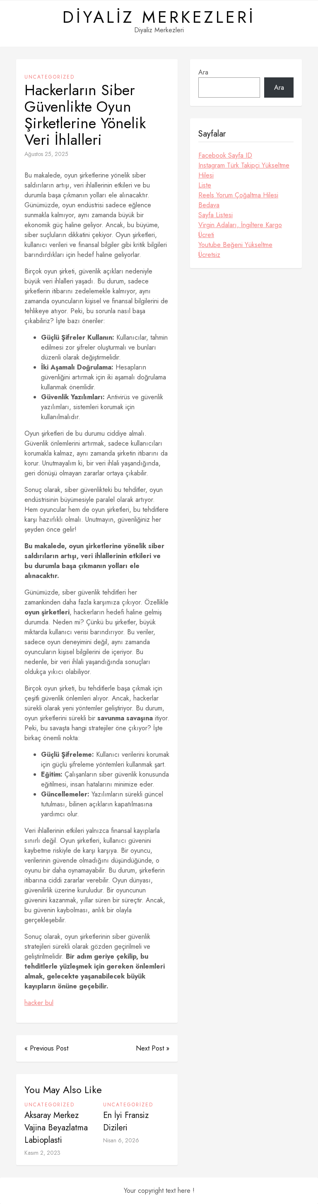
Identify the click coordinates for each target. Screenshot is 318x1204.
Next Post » (152, 1048)
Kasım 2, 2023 (42, 1153)
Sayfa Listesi (215, 215)
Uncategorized (49, 77)
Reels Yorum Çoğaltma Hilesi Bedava (238, 200)
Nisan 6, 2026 (121, 1140)
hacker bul (38, 1002)
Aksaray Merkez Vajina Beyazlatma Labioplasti (56, 1127)
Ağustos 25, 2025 (46, 154)
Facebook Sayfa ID (225, 155)
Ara (203, 72)
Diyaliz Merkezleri (159, 17)
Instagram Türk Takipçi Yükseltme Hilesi (243, 170)
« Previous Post (46, 1048)
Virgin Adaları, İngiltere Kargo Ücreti (240, 230)
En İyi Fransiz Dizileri (126, 1121)
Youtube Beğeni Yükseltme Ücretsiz (235, 249)
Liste (204, 185)
